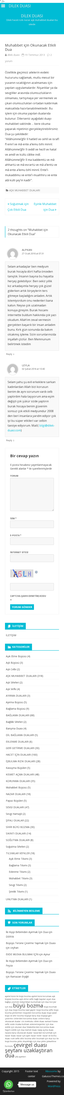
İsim (13, 518)
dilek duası (39, 1021)
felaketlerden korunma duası (40, 1027)
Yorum (14, 475)
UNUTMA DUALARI (17, 899)
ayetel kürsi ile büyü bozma (18, 996)
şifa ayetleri (20, 1056)
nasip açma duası (45, 1030)
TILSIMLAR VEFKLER (18, 853)
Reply (9, 354)
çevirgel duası (30, 1044)
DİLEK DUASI (32, 16)
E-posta (15, 535)
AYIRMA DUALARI (16, 695)
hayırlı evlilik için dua (15, 1030)
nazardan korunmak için (44, 1033)
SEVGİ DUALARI (15, 807)
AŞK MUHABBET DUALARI (24, 190)
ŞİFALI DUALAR (15, 820)
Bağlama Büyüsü (15, 708)
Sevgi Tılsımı (16, 885)
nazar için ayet (23, 1035)
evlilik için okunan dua (15, 1027)
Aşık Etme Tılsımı (18, 858)
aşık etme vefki (26, 999)
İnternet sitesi (19, 552)
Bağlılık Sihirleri (14, 722)
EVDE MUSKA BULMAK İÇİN (22, 954)
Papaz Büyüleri (14, 800)
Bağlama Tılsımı (18, 865)
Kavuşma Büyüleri (16, 768)
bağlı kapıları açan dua (44, 999)
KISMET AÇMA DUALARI (20, 774)
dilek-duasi (13, 55)
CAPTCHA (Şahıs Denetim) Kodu (28, 595)
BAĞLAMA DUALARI (17, 715)
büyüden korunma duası (34, 1013)
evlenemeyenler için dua (41, 1024)
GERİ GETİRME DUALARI (20, 748)
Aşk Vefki (11, 689)
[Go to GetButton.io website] (8, 1091)
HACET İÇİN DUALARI (18, 754)
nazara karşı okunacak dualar (19, 1033)
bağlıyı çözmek (12, 1002)
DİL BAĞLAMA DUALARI (20, 735)
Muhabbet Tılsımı (19, 878)
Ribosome (51, 1071)
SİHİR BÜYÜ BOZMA (18, 827)
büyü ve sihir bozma (14, 1015)
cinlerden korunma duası (25, 1018)
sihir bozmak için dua (42, 1038)
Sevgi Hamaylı (14, 814)
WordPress (54, 1086)
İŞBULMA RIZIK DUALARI (20, 761)
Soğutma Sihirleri (15, 846)
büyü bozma (28, 1005)
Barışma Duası (14, 728)
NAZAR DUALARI (16, 794)
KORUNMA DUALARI (18, 781)
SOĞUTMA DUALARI (18, 840)
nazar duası (10, 1035)
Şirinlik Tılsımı (16, 891)
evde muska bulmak (19, 1024)
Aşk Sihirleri (12, 682)
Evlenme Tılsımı (18, 871)
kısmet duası (31, 1030)
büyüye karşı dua (32, 1015)
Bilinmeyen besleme (26, 910)
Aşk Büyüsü (12, 662)
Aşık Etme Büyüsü (16, 656)
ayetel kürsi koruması (41, 996)
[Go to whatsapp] (8, 1084)
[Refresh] (36, 572)
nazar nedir (36, 1035)
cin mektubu (27, 1021)
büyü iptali (52, 1013)
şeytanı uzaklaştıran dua (28, 1053)
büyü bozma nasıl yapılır (24, 1010)
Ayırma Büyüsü (14, 702)
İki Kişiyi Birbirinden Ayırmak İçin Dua (27, 932)
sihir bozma (25, 1038)
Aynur (47, 954)
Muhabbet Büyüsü (16, 787)
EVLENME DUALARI (17, 741)
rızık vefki (15, 1038)
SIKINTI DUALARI (16, 833)
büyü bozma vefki (44, 1010)
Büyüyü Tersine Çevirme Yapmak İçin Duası (31, 943)
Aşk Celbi (11, 669)
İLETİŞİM (11, 635)
